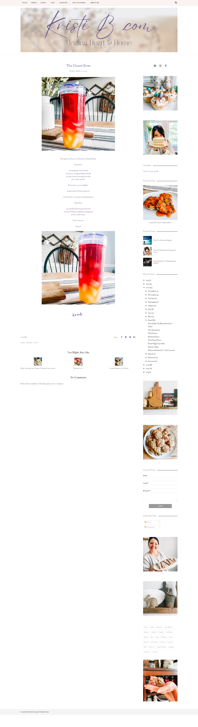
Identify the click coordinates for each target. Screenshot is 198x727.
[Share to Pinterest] (130, 337)
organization (161, 647)
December (152, 291)
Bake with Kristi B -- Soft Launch (161, 350)
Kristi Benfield (29, 712)
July (149, 309)
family (161, 632)
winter (155, 652)
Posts (148, 522)
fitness (151, 647)
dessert (159, 627)
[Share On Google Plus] (134, 337)
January (151, 361)
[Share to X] (126, 337)
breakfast (168, 627)
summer (147, 652)
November (152, 295)
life (152, 637)
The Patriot (152, 333)
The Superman (154, 330)
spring (171, 647)
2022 (147, 287)
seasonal (154, 642)
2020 (148, 368)
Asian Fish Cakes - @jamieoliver (160, 223)
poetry (170, 642)
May (149, 316)
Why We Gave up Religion (162, 240)
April (150, 320)
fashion (164, 637)
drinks (29, 342)
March (150, 354)
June (150, 313)
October (151, 298)
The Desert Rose (154, 340)
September (152, 302)
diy (157, 637)
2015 (147, 372)
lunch (146, 642)
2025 (147, 280)
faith (152, 627)
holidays (169, 632)
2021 (147, 365)
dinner (146, 632)
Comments (150, 527)
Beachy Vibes (153, 347)
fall (145, 647)
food (35, 342)
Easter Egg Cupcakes (156, 343)
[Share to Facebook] (121, 337)
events (162, 642)
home (146, 637)
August (151, 305)
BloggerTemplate (45, 712)
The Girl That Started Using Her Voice (164, 251)
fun (170, 637)
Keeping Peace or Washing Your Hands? (164, 262)
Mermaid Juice (153, 337)
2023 (147, 284)
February (151, 357)
